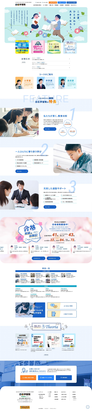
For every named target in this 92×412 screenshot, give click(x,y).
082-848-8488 (24, 280)
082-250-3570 (34, 290)
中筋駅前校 (17, 288)
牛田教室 (53, 273)
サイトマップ (46, 408)
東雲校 (47, 288)
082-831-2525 (40, 280)
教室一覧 (51, 5)
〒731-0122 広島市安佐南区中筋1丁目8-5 (40, 282)
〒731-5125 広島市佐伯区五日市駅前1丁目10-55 (38, 297)
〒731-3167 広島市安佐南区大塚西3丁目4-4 (25, 282)
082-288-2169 (50, 290)
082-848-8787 (50, 295)
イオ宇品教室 (54, 279)
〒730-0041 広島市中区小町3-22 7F (67, 291)
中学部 (50, 395)
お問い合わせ (63, 399)
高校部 (50, 396)
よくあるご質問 (45, 2)
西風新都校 (48, 294)
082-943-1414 (70, 275)
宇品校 (32, 288)
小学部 (50, 393)
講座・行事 (41, 396)
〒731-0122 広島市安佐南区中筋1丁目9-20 (22, 291)
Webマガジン (74, 5)
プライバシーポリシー (53, 408)
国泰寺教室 (38, 273)
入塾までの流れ (39, 2)
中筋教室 (38, 279)
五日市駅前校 (34, 294)
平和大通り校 (64, 288)
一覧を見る (24, 62)
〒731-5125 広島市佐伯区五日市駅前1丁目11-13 (71, 277)
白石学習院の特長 (37, 5)
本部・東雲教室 (23, 273)
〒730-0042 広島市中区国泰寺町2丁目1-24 (40, 277)
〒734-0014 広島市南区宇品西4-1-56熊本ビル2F (38, 292)
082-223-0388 (55, 275)
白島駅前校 (17, 294)
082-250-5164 (55, 280)
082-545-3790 (65, 290)
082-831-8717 (19, 290)
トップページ (41, 392)
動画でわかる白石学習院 (41, 398)
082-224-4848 (19, 295)
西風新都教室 (23, 279)
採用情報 (74, 396)
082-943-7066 (34, 295)
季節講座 (56, 5)
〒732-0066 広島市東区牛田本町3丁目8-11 (55, 277)
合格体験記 (67, 5)
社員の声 (74, 398)
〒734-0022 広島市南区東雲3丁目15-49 (25, 277)
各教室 (26, 399)
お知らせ (74, 392)
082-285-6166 (24, 275)
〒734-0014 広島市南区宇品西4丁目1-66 (55, 282)
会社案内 (74, 394)
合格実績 (61, 5)
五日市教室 (68, 273)
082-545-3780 (40, 275)
